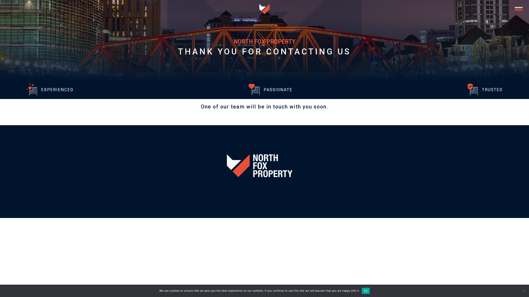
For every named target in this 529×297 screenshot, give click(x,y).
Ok (366, 290)
